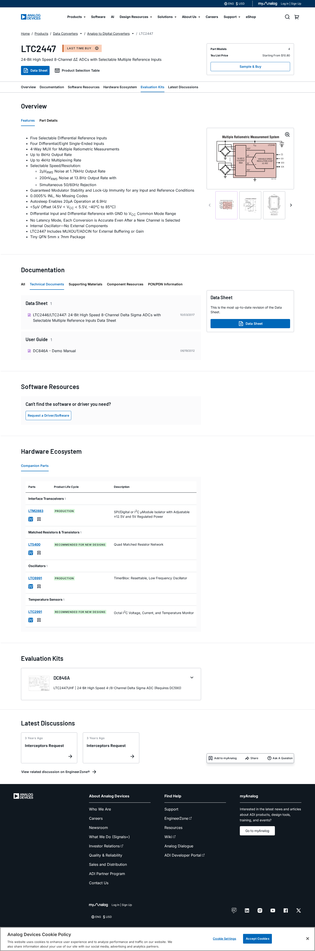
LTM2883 (35, 511)
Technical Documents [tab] (47, 284)
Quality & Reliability (105, 855)
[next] (291, 205)
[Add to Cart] (30, 519)
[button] (81, 33)
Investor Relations (104, 846)
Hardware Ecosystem (120, 87)
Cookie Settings (224, 938)
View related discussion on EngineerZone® (55, 772)
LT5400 (34, 544)
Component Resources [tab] (125, 284)
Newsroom (98, 827)
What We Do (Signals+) (109, 836)
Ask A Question (283, 758)
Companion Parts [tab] (35, 466)
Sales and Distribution (108, 864)
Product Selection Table (81, 70)
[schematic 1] (226, 205)
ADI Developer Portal (182, 855)
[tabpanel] (111, 187)
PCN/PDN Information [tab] (165, 284)
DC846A (61, 678)
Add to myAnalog (225, 758)
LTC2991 (35, 612)
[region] (157, 939)
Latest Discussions (183, 87)
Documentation (52, 87)
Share (254, 758)
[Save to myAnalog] (39, 519)
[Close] (308, 938)
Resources (173, 827)
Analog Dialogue (178, 846)
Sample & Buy (250, 66)
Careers (96, 818)
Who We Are (100, 809)
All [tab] (23, 284)
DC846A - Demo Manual (54, 350)
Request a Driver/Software (48, 415)
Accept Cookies (257, 938)
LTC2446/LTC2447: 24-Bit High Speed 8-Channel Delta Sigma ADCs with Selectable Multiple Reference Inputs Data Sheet (97, 318)
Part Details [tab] (48, 120)
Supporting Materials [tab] (85, 284)
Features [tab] (28, 120)
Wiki (168, 836)
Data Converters (65, 33)
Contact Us (98, 883)
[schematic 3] (274, 205)
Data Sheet (39, 70)
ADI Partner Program (107, 873)
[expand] (192, 678)
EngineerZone (176, 818)
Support (171, 809)
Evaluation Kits (152, 87)
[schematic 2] (250, 205)
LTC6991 (35, 578)
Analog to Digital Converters (108, 33)
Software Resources (84, 87)
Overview (28, 87)
